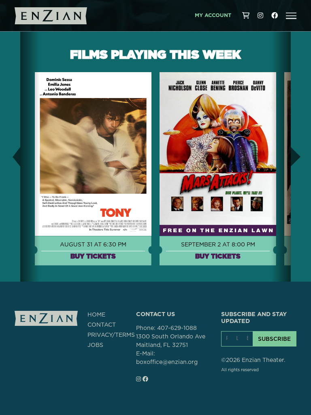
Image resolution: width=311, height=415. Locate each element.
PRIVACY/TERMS (111, 335)
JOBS (95, 345)
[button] (291, 16)
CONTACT (101, 325)
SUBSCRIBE (274, 339)
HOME (96, 315)
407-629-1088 (177, 328)
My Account (213, 15)
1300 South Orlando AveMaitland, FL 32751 (170, 341)
